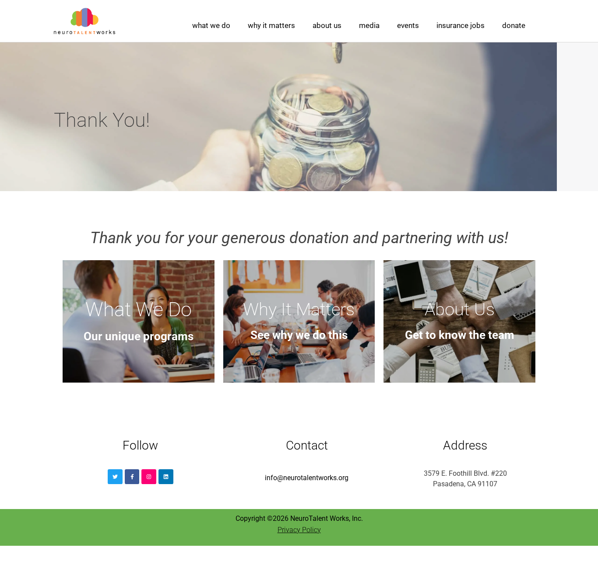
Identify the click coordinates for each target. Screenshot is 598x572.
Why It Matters (271, 25)
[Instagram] (148, 476)
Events (408, 25)
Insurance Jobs (460, 25)
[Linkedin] (165, 476)
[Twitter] (115, 476)
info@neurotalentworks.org (306, 478)
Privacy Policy (299, 530)
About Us (327, 25)
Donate (513, 25)
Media (369, 25)
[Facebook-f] (132, 476)
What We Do (211, 25)
